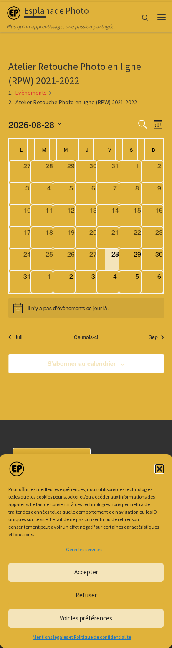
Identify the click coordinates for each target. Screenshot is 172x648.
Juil (19, 337)
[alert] (86, 308)
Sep (153, 337)
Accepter (86, 572)
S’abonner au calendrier (82, 363)
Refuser (86, 595)
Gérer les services (84, 549)
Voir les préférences (86, 618)
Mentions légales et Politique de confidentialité (82, 637)
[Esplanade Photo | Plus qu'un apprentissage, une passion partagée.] (13, 12)
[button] (159, 469)
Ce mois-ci (86, 337)
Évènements (31, 92)
